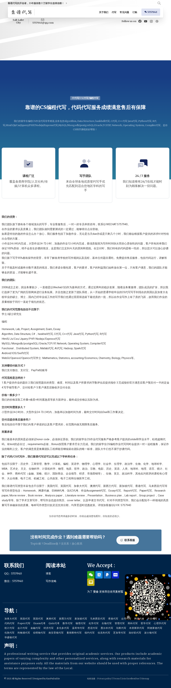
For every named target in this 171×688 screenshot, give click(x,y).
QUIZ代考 (72, 490)
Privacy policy (104, 678)
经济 (81, 473)
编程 (65, 463)
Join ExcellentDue (130, 678)
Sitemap (145, 678)
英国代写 (65, 486)
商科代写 (20, 473)
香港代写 (140, 486)
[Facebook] (140, 21)
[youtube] (145, 21)
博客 (48, 573)
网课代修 (43, 490)
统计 (159, 468)
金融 (31, 473)
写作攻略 (51, 581)
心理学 (97, 463)
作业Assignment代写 (93, 490)
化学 (146, 463)
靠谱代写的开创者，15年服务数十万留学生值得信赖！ (36, 3)
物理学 (86, 463)
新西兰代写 (110, 486)
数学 (47, 463)
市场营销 (92, 473)
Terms (116, 678)
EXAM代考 (58, 490)
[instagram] (151, 21)
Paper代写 (145, 490)
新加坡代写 (126, 486)
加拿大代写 (80, 486)
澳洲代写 (95, 486)
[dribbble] (157, 21)
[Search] (159, 3)
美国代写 (52, 486)
